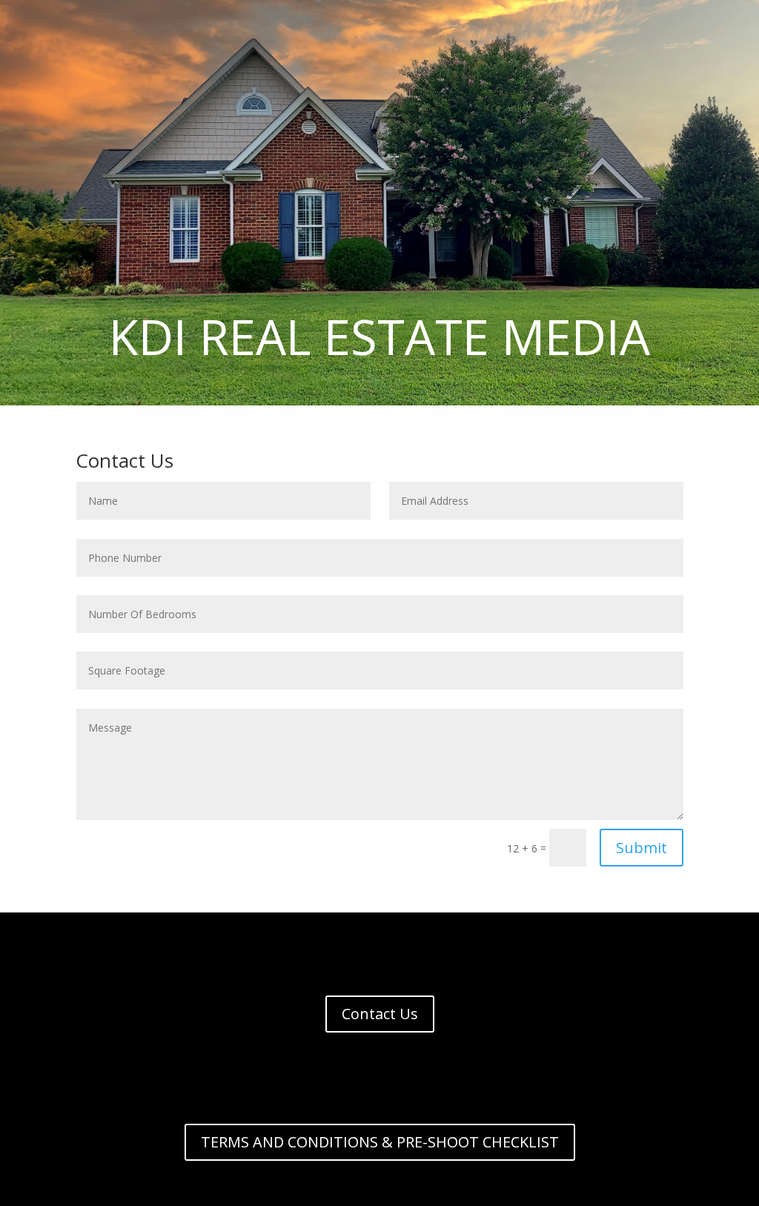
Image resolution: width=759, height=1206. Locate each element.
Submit (641, 848)
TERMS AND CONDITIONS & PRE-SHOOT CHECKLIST (380, 1142)
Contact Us (380, 1014)
